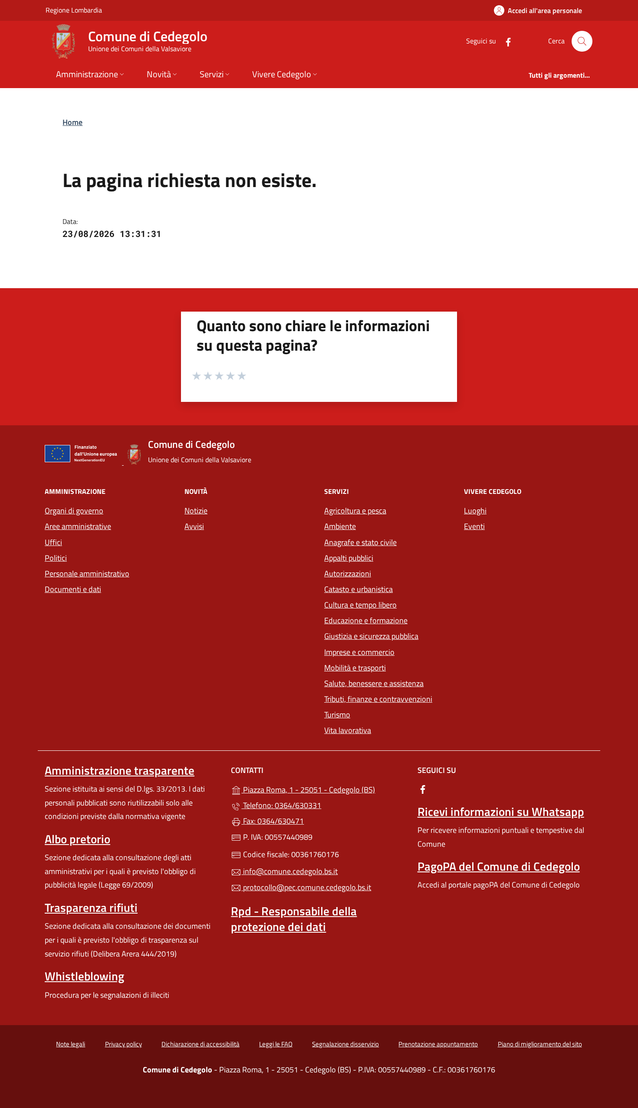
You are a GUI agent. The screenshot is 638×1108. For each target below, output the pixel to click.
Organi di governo (74, 510)
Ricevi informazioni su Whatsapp (501, 811)
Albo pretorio (77, 839)
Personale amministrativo (87, 573)
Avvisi (194, 526)
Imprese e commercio (359, 652)
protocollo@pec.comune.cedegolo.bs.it (306, 887)
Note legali (70, 1044)
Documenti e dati (73, 589)
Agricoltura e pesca (355, 510)
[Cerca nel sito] (582, 41)
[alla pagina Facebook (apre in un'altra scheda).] (504, 41)
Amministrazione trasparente (119, 770)
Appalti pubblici (348, 558)
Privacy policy (123, 1044)
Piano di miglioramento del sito (540, 1044)
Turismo (337, 714)
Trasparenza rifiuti (91, 907)
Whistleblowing (84, 976)
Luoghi (475, 510)
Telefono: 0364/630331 (281, 805)
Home (72, 122)
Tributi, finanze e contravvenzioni (378, 699)
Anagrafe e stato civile (360, 542)
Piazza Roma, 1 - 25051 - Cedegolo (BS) (324, 789)
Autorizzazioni (347, 573)
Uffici (53, 542)
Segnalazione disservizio (345, 1044)
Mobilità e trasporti (355, 668)
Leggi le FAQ (276, 1044)
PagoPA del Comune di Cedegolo (499, 866)
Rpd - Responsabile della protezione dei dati (294, 919)
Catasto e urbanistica (358, 589)
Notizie (195, 510)
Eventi (474, 526)
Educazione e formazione (366, 620)
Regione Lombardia (74, 9)
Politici (56, 558)
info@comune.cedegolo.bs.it (289, 871)
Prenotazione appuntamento (438, 1044)
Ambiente (340, 526)
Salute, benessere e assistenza (374, 683)
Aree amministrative (78, 526)
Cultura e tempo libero (360, 605)
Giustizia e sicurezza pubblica (371, 636)
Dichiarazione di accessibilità (200, 1044)
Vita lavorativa (347, 730)
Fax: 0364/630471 (272, 821)
